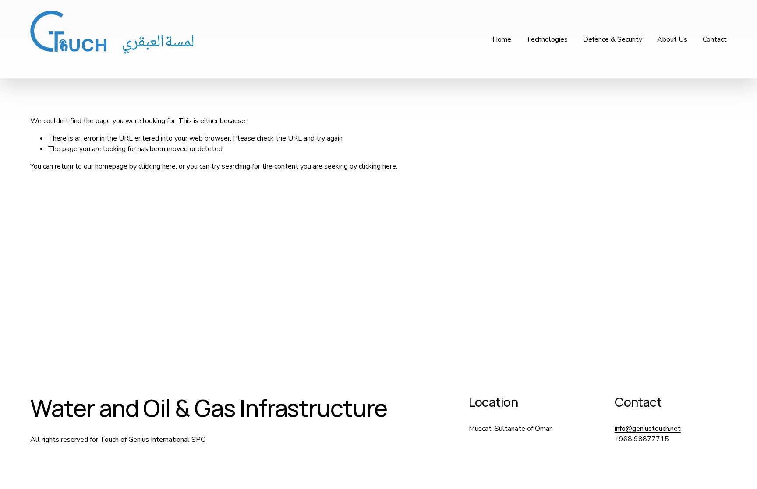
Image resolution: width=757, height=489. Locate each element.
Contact (715, 39)
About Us (672, 39)
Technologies (547, 39)
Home (501, 39)
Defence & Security (612, 39)
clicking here (157, 166)
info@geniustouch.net (648, 428)
